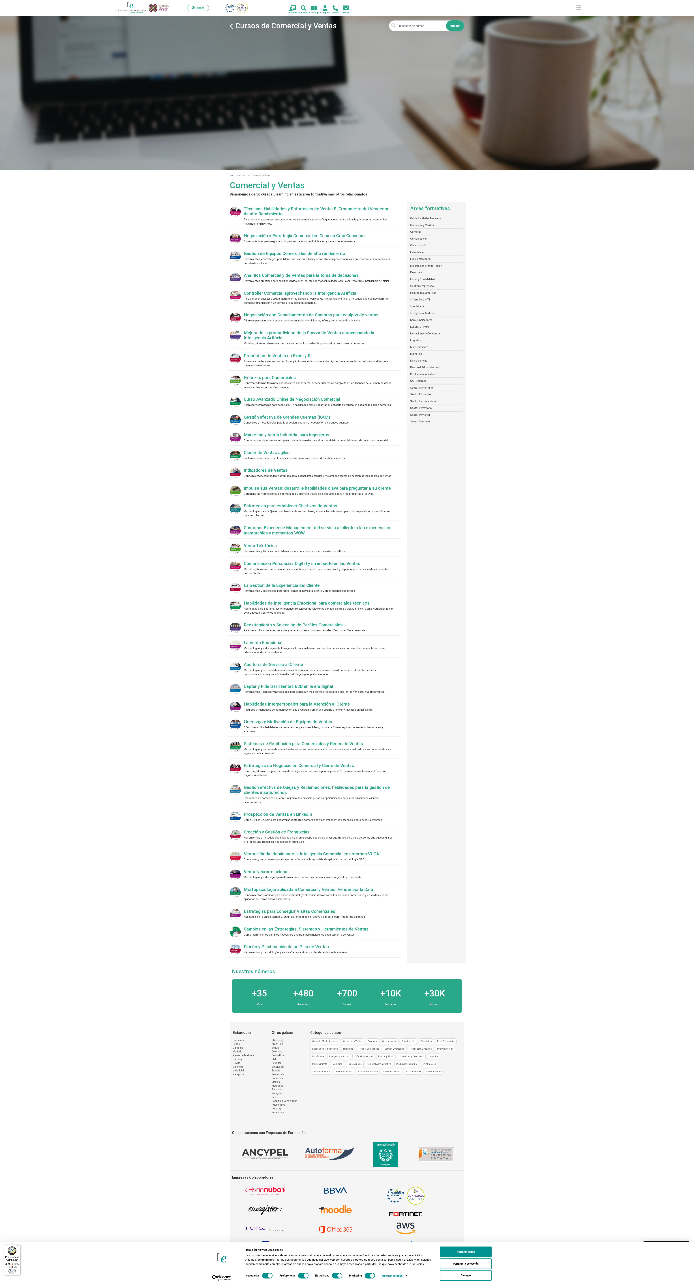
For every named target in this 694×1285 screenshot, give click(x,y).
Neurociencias (418, 360)
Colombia (277, 1051)
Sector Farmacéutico (423, 401)
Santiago (238, 1059)
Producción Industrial (423, 374)
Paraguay (277, 1093)
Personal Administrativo (424, 367)
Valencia (238, 1066)
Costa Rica (278, 1055)
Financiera (416, 272)
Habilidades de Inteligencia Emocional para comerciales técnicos (307, 603)
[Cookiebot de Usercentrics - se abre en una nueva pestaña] (221, 1278)
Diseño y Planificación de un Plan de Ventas (286, 946)
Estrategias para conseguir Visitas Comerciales (289, 911)
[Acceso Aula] (323, 8)
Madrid (237, 1051)
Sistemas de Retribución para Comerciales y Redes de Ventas (303, 743)
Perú (274, 1097)
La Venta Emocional (263, 642)
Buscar (455, 25)
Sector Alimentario (421, 387)
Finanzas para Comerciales (270, 377)
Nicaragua (277, 1085)
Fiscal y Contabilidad (422, 279)
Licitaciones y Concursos (425, 333)
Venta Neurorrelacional (266, 871)
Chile (274, 1059)
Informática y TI (420, 299)
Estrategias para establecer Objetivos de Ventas (290, 505)
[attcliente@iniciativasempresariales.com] (344, 8)
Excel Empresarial (420, 259)
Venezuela (278, 1112)
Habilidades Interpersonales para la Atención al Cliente (297, 704)
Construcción (418, 245)
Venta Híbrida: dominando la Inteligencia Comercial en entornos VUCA (311, 853)
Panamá (276, 1089)
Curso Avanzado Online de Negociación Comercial (292, 399)
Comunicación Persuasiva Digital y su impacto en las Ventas (302, 563)
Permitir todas (466, 1251)
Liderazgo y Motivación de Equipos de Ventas (288, 721)
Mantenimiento (419, 347)
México (276, 1081)
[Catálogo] (312, 8)
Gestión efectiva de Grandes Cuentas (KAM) (287, 417)
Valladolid (238, 1070)
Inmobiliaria (417, 306)
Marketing (416, 353)
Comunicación (418, 238)
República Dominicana (284, 1100)
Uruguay (276, 1108)
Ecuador (276, 1062)
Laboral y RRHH (419, 326)
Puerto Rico (278, 1104)
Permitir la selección (466, 1263)
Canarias (238, 1047)
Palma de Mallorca (243, 1055)
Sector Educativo (420, 394)
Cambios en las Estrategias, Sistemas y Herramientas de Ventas (306, 929)
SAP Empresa (418, 381)
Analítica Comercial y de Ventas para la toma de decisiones (301, 275)
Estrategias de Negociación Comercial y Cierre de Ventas (299, 765)
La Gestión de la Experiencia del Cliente (282, 585)
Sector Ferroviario (421, 408)
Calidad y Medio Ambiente (425, 218)
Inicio (232, 175)
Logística (415, 340)
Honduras (277, 1078)
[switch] (303, 1275)
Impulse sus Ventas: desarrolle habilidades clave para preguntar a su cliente (317, 488)
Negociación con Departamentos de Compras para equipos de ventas (311, 314)
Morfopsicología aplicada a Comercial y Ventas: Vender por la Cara (308, 889)
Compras (415, 231)
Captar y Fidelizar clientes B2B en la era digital (288, 686)
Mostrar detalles (392, 1275)
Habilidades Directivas (423, 293)
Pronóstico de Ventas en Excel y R (277, 355)
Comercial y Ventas (260, 175)
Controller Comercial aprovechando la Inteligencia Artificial (300, 293)
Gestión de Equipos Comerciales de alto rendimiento (294, 253)
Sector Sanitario (420, 421)
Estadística (417, 252)
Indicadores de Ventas (266, 470)
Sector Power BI (420, 414)
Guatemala (278, 1074)
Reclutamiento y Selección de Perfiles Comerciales (293, 625)
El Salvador (278, 1066)
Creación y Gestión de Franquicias (277, 832)
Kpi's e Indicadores (421, 320)
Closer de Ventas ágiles (267, 452)
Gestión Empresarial (422, 286)
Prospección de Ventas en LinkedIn (278, 814)
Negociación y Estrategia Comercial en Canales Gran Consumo (304, 235)
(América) (277, 1040)
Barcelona (239, 1040)
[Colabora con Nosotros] (290, 8)
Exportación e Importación (426, 265)
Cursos (243, 175)
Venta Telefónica (260, 545)
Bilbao (236, 1044)
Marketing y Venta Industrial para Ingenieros (286, 434)
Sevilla (236, 1062)
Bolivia (275, 1047)
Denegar (465, 1275)
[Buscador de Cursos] (301, 8)
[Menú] (18, 1246)
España (276, 1070)
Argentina (277, 1044)
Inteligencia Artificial (422, 313)
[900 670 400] (333, 8)
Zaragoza (238, 1074)
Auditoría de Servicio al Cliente (273, 664)
